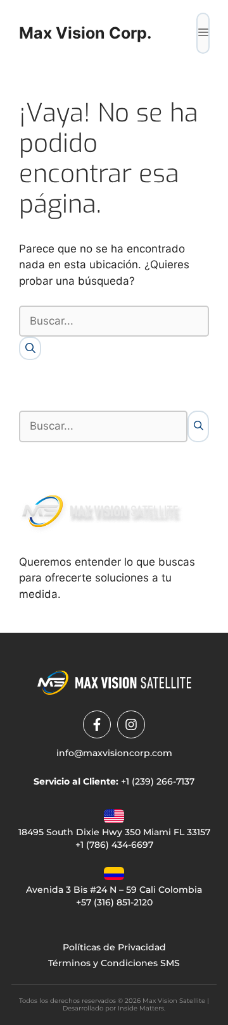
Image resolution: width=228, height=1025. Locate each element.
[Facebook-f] (97, 724)
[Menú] (203, 33)
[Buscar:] (114, 321)
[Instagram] (131, 724)
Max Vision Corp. (85, 32)
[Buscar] (30, 348)
